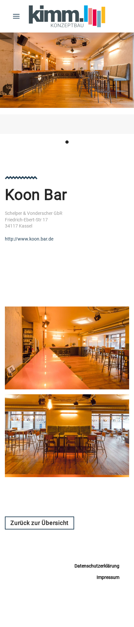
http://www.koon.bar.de (29, 239)
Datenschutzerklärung (96, 565)
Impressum (108, 577)
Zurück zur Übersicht (39, 522)
